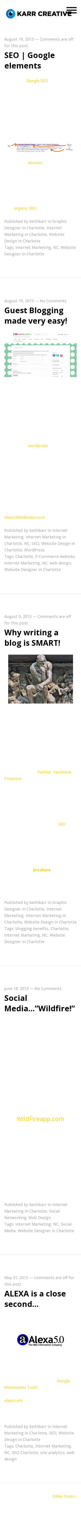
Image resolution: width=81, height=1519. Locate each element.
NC (56, 247)
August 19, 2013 (19, 39)
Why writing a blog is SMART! (32, 637)
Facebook (62, 772)
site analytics (52, 1452)
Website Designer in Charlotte (32, 569)
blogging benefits (31, 928)
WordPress (34, 549)
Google (33, 80)
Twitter (44, 772)
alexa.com (13, 1400)
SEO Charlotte (25, 1452)
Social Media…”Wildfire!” (39, 1003)
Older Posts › (65, 1496)
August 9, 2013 (18, 616)
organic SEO (25, 208)
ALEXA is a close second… (35, 1298)
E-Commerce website (55, 556)
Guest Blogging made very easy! (35, 315)
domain (35, 162)
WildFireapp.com (40, 1119)
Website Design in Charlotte (50, 922)
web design (60, 563)
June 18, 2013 (16, 988)
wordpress (38, 445)
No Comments (53, 300)
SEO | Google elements (29, 60)
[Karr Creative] (39, 13)
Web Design (40, 1217)
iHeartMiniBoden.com (24, 517)
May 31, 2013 (16, 1277)
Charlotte (24, 556)
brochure (42, 869)
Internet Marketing (33, 247)
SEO (44, 80)
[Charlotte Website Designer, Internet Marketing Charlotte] (40, 355)
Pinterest (13, 778)
